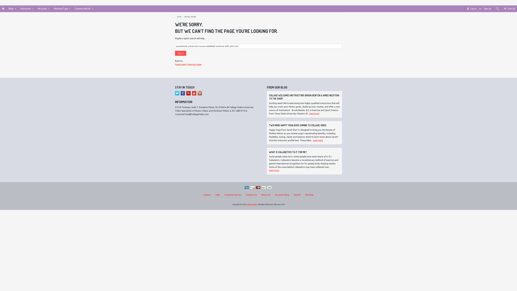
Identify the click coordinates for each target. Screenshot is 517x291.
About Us (265, 195)
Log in (473, 8)
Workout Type (61, 8)
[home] (3, 8)
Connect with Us (83, 8)
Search (297, 195)
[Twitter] (177, 93)
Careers (207, 195)
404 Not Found (190, 17)
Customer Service (232, 195)
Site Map (309, 195)
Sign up (487, 8)
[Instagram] (200, 93)
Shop (10, 8)
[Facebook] (183, 93)
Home (179, 17)
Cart (511, 8)
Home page (180, 64)
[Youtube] (194, 93)
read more (314, 113)
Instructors (25, 8)
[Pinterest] (188, 93)
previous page (194, 64)
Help (217, 195)
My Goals (42, 8)
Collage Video (251, 204)
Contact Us (251, 195)
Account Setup (282, 195)
